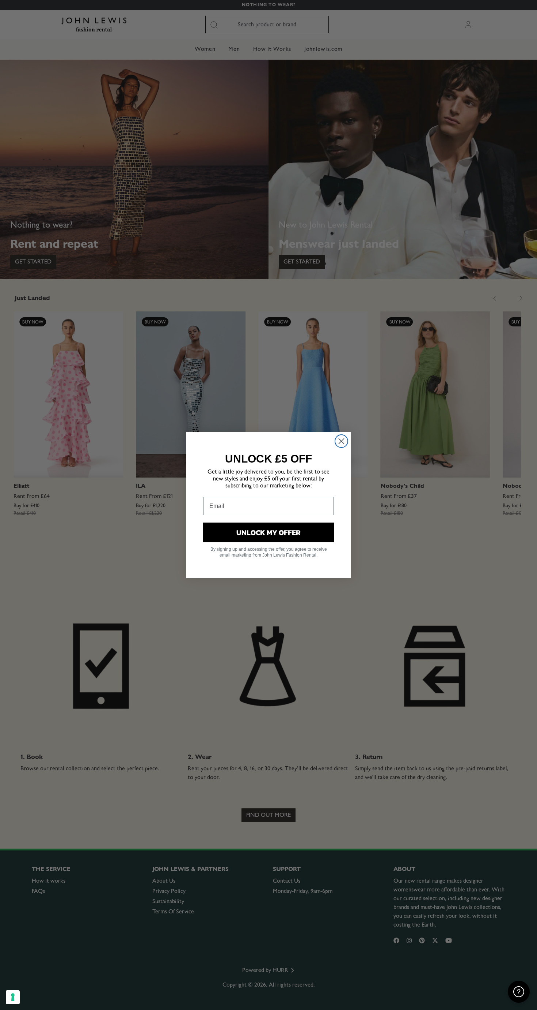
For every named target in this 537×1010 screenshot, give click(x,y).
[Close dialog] (341, 441)
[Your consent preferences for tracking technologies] (13, 997)
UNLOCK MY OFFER (268, 532)
